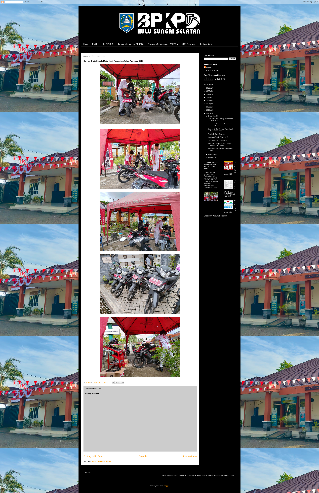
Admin (208, 67)
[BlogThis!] (116, 382)
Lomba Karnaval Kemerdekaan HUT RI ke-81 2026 (211, 165)
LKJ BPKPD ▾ (108, 44)
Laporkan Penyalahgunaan (215, 216)
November (212, 154)
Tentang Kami (206, 44)
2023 (208, 97)
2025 (208, 91)
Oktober (211, 158)
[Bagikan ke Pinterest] (123, 382)
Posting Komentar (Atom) (101, 461)
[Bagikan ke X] (118, 382)
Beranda (143, 456)
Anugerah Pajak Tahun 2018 (218, 137)
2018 (208, 113)
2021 (208, 104)
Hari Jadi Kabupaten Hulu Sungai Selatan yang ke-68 (220, 144)
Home (85, 44)
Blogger (166, 486)
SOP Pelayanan (189, 44)
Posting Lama (190, 456)
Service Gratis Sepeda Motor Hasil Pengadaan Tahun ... (220, 130)
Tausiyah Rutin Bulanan (216, 134)
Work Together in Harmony (217, 140)
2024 (208, 94)
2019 (208, 110)
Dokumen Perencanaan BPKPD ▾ (163, 44)
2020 (208, 107)
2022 (208, 101)
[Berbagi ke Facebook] (120, 382)
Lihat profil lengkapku (211, 70)
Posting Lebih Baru (92, 456)
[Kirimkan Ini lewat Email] (113, 382)
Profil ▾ (95, 44)
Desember (212, 116)
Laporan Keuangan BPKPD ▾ (131, 44)
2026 (208, 88)
